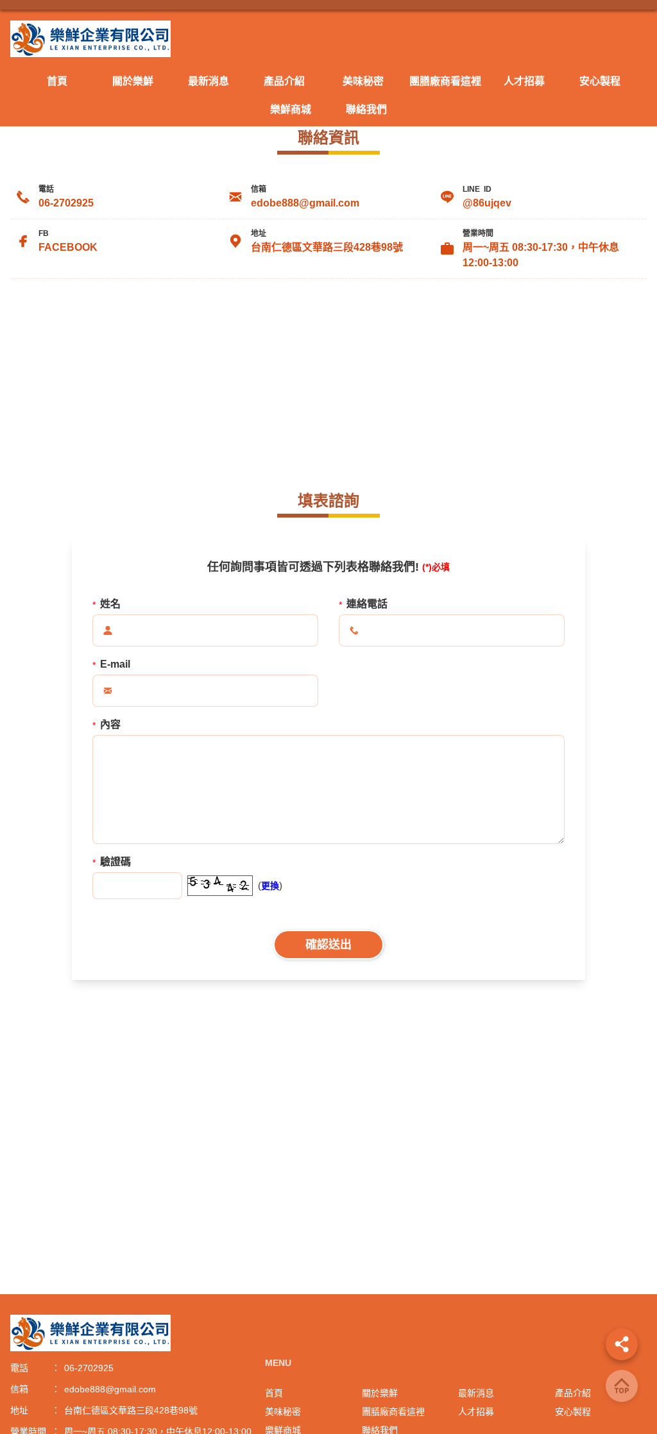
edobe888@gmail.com (305, 203)
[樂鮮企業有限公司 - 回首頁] (328, 39)
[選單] (622, 1344)
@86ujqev (487, 203)
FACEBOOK (68, 247)
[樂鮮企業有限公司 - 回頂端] (622, 1386)
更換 (270, 886)
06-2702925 (66, 203)
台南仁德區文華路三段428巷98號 (327, 247)
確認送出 (328, 944)
